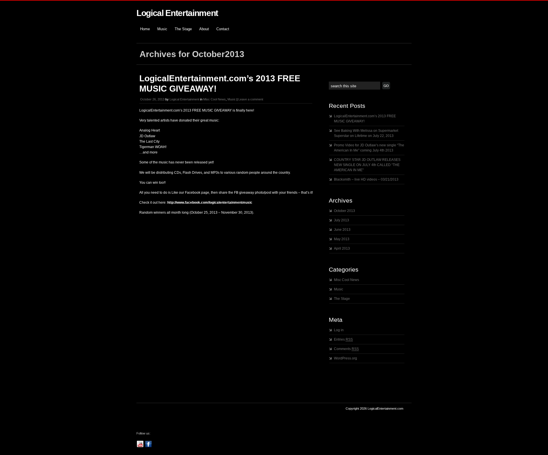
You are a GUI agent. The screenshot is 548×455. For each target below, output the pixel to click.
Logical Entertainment (177, 13)
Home (145, 29)
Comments (346, 349)
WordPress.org (345, 358)
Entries (343, 339)
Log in (339, 330)
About (204, 29)
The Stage (183, 29)
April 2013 (342, 248)
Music (162, 29)
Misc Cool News (214, 99)
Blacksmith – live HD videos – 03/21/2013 (366, 179)
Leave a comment (250, 99)
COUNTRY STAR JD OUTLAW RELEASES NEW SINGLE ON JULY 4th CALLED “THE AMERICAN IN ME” (367, 165)
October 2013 (344, 211)
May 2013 (341, 239)
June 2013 (342, 230)
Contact (222, 29)
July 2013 (341, 220)
